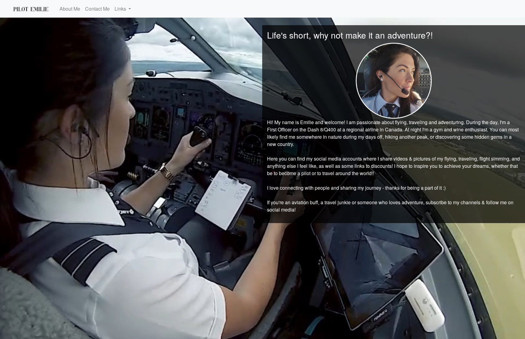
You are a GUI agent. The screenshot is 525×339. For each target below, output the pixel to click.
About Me (70, 8)
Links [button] (121, 8)
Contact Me (97, 8)
